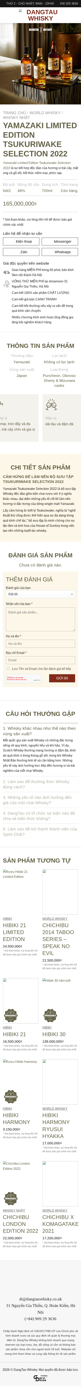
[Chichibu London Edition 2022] (21, 1184)
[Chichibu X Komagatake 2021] (60, 1184)
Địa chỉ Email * (16, 652)
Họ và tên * (13, 636)
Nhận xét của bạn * (19, 604)
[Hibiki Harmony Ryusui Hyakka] (60, 1082)
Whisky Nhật (16, 117)
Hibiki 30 (54, 1034)
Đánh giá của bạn (18, 588)
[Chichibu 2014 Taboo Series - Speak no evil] (60, 892)
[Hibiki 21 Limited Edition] (21, 892)
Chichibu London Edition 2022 (20, 1224)
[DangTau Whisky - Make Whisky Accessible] (40, 15)
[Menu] (5, 15)
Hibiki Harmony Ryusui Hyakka (56, 1125)
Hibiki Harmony (16, 1118)
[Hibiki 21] (21, 1001)
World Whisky (45, 113)
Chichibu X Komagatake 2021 (60, 1224)
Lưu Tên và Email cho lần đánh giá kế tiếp (41, 669)
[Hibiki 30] (60, 1001)
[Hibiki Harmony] (21, 1082)
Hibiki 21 (14, 1034)
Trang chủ (14, 113)
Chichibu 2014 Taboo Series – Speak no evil (58, 939)
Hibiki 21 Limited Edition (14, 932)
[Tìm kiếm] (76, 15)
